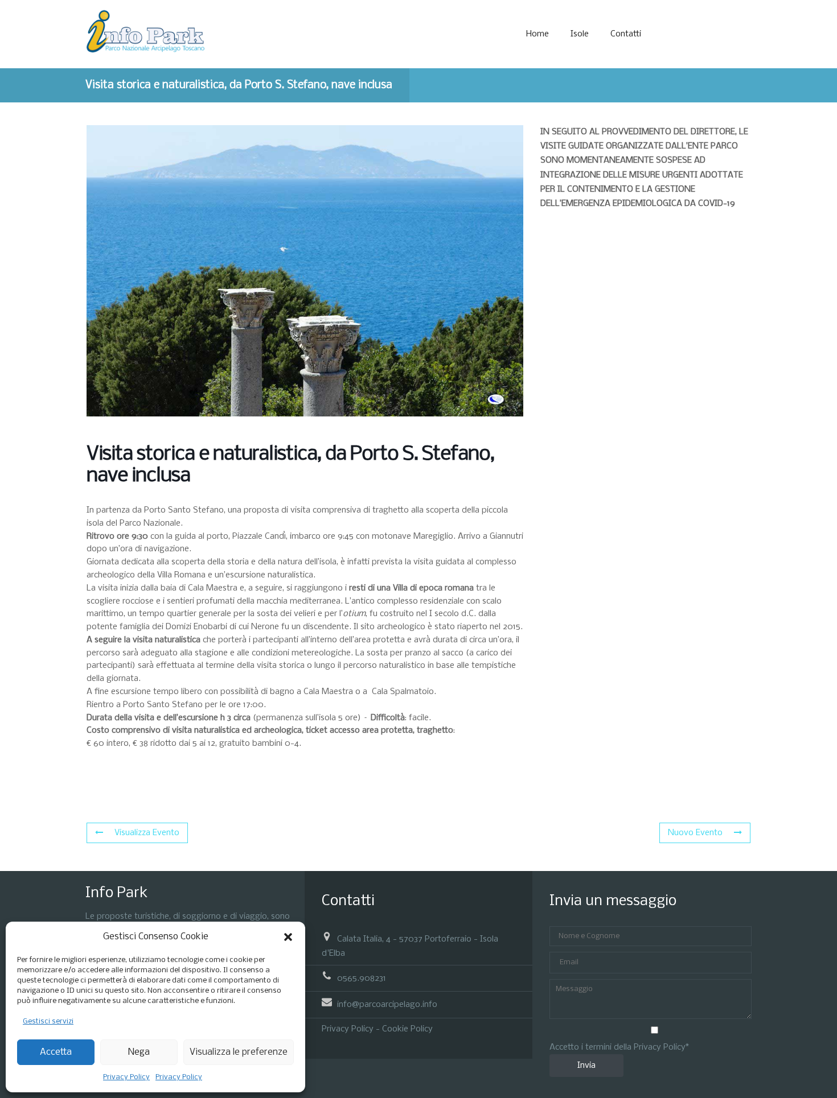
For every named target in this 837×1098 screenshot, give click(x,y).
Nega (139, 1052)
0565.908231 (361, 978)
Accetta (56, 1052)
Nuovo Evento (695, 832)
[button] (288, 937)
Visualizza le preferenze (239, 1052)
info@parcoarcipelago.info (387, 1004)
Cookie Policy (407, 1029)
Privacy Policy (126, 1077)
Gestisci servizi (48, 1021)
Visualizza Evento (146, 832)
